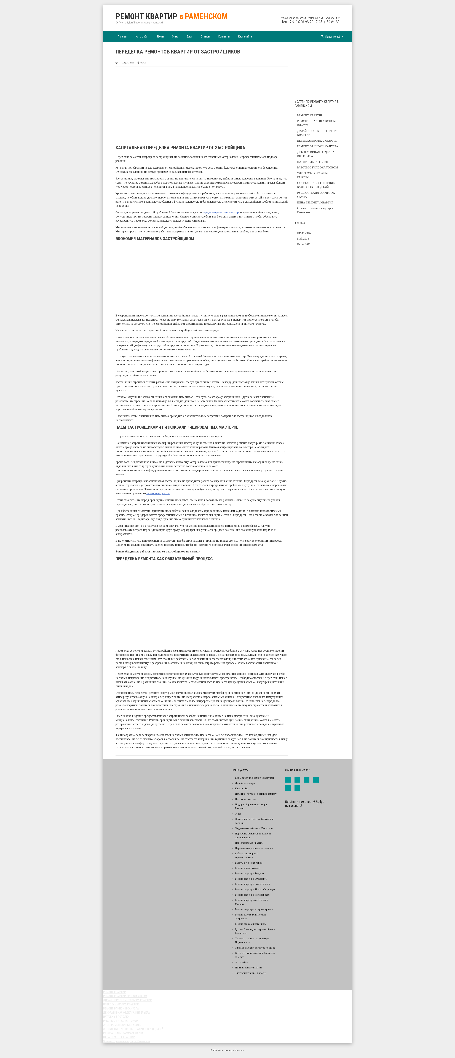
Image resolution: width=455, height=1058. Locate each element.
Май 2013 (303, 238)
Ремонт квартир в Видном (249, 873)
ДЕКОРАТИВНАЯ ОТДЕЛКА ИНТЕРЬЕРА (126, 1012)
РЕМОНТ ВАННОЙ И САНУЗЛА (317, 146)
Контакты (224, 36)
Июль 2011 (304, 244)
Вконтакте (297, 780)
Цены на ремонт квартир (248, 967)
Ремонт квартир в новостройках (252, 884)
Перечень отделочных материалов (254, 848)
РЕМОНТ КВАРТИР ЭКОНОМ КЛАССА (125, 996)
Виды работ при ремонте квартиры (254, 778)
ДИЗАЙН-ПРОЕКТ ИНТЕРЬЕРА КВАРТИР (127, 1000)
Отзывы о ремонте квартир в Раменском (126, 1041)
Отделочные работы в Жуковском (254, 828)
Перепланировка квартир (249, 843)
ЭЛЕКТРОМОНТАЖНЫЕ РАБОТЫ (122, 1025)
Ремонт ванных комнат (247, 868)
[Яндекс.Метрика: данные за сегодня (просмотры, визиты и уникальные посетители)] (293, 814)
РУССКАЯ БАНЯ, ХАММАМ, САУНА (123, 1033)
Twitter (306, 780)
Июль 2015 (304, 232)
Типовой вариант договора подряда (255, 947)
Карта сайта (245, 36)
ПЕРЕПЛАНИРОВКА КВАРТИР (317, 140)
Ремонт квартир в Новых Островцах (255, 889)
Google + (316, 780)
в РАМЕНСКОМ (172, 16)
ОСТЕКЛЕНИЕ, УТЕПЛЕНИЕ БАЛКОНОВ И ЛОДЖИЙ (133, 1029)
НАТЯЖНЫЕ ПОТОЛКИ (312, 161)
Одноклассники (288, 788)
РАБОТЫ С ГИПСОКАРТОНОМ (317, 167)
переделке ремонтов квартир (220, 212)
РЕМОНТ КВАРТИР (310, 115)
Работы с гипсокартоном (248, 862)
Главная (122, 36)
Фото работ (142, 36)
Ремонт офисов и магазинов (250, 924)
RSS (297, 788)
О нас (175, 36)
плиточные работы (158, 493)
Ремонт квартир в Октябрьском (252, 894)
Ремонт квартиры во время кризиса (254, 909)
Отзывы (205, 36)
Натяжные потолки (245, 799)
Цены (160, 36)
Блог (189, 36)
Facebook (288, 780)
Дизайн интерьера (245, 783)
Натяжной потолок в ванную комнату (256, 794)
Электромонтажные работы (250, 973)
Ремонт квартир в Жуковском (251, 878)
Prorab (143, 62)
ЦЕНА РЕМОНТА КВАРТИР (315, 202)
